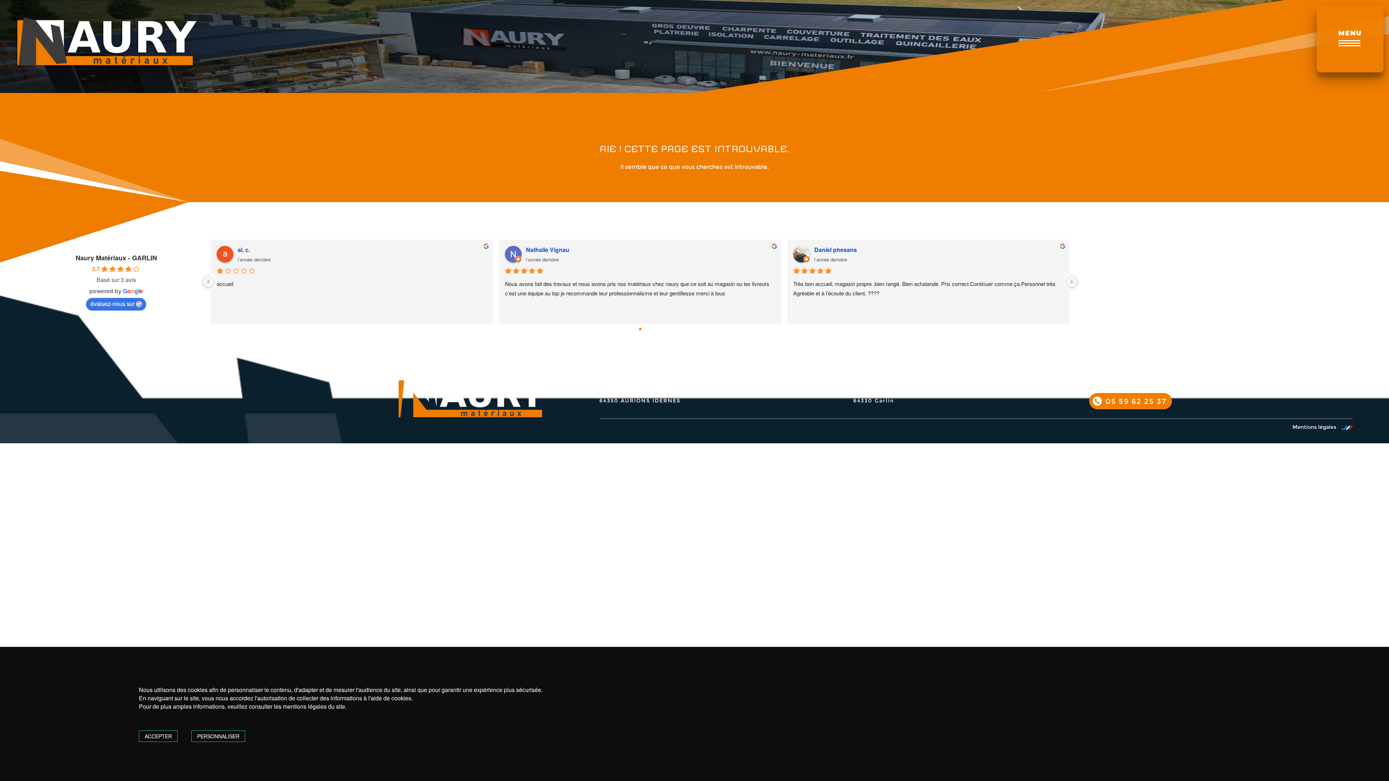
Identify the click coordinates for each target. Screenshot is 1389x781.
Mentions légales (1314, 427)
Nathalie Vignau (547, 250)
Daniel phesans (835, 250)
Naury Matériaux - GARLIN (116, 258)
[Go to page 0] (640, 329)
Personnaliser (218, 736)
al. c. (244, 250)
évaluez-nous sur (112, 303)
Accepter (158, 736)
